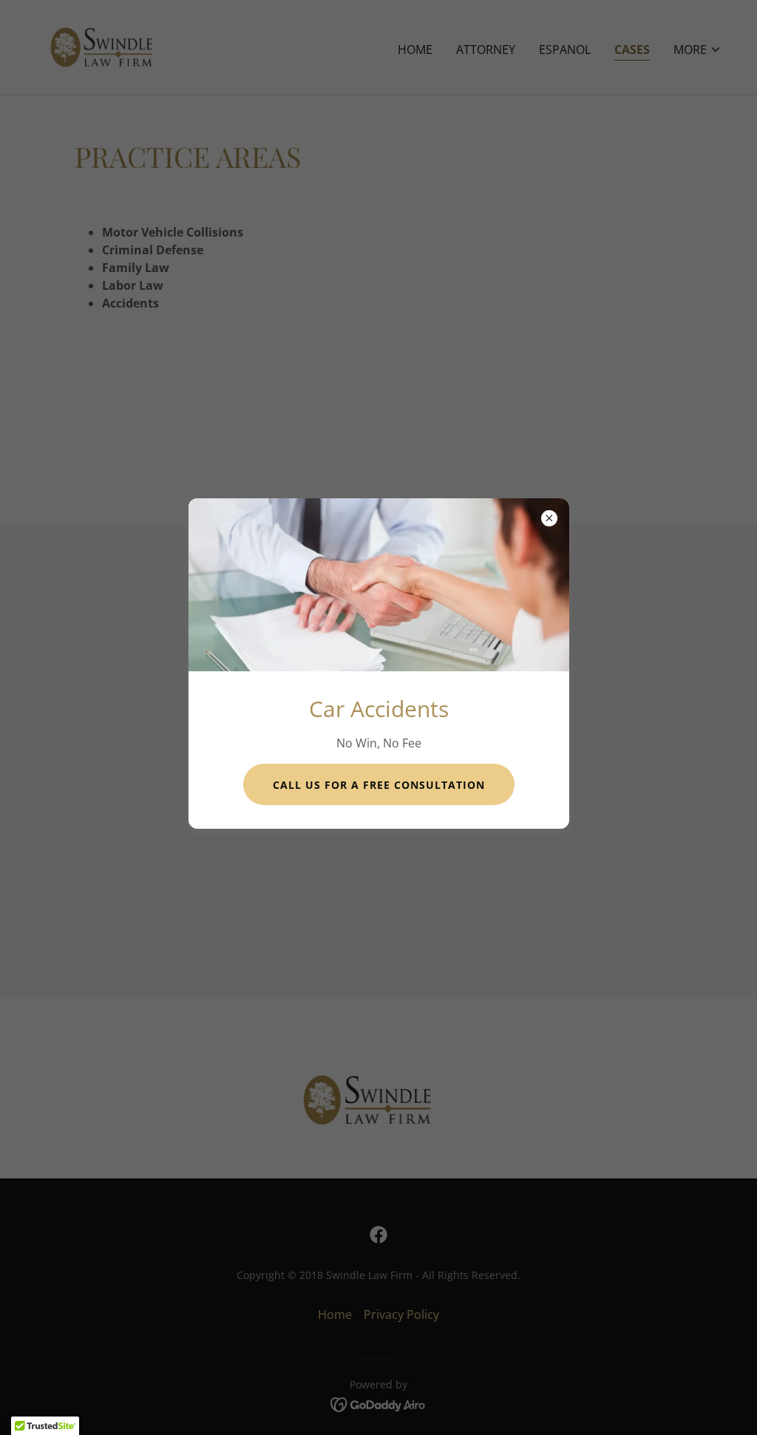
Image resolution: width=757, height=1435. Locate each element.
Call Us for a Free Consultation (379, 785)
